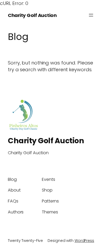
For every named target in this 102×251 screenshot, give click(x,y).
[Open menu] (91, 15)
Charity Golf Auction (32, 15)
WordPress (84, 240)
